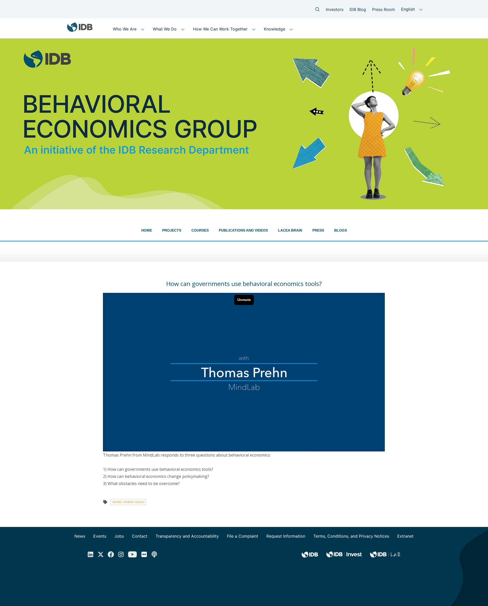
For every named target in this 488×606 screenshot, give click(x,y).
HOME (146, 230)
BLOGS (340, 230)
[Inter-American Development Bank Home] (80, 30)
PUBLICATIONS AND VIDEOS (243, 230)
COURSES (200, 230)
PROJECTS (171, 230)
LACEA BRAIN (290, 230)
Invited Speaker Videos (128, 502)
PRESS (318, 230)
